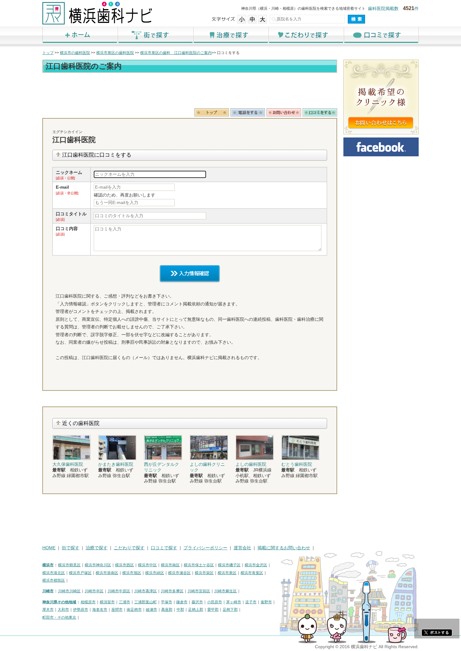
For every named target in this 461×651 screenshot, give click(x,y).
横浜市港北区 (53, 573)
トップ (48, 53)
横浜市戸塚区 (80, 573)
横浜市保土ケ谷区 (199, 565)
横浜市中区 (147, 565)
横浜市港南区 (107, 573)
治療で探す (230, 35)
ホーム (80, 35)
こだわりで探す (305, 35)
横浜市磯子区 (229, 565)
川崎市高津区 (145, 591)
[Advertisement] (189, 92)
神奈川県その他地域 (59, 602)
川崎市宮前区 (199, 591)
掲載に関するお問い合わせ (283, 548)
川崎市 (48, 591)
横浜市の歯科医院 (75, 53)
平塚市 (166, 602)
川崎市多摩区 (172, 591)
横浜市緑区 (154, 573)
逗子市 (251, 602)
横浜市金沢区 (256, 565)
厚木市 (48, 609)
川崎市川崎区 (69, 591)
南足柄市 (134, 609)
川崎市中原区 (119, 591)
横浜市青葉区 (252, 573)
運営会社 (242, 548)
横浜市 (48, 565)
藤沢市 (197, 602)
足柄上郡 (195, 609)
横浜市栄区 (204, 573)
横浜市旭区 (131, 573)
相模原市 (88, 602)
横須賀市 (107, 602)
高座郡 (166, 609)
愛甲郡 (213, 609)
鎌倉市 (182, 602)
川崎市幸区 (94, 591)
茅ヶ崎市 (233, 602)
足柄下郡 (230, 609)
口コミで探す (381, 35)
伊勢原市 (80, 609)
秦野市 (266, 602)
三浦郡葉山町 (145, 602)
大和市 (63, 609)
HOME (49, 548)
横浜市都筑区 (53, 580)
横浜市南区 (170, 565)
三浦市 (124, 602)
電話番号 (247, 112)
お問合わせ (284, 112)
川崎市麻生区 (225, 591)
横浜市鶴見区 (69, 565)
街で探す (155, 35)
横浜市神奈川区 (98, 565)
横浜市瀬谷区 (179, 573)
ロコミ (320, 112)
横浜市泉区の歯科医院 (115, 53)
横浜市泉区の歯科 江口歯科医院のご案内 (176, 53)
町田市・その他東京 (59, 617)
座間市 (117, 609)
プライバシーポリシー (205, 548)
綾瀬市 (151, 609)
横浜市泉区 (227, 573)
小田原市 (214, 602)
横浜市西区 (124, 565)
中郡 (180, 609)
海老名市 (99, 609)
